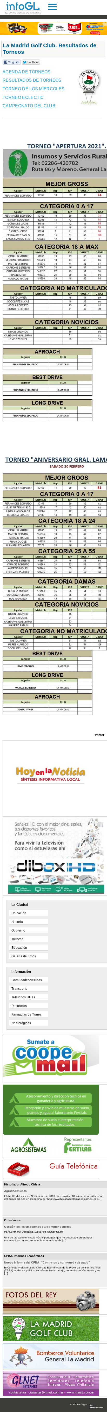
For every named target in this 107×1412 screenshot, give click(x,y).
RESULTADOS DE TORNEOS (32, 80)
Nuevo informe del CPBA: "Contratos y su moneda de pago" (47, 1262)
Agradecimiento (15, 1191)
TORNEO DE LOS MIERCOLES (33, 89)
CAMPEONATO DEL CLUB (29, 106)
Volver (99, 735)
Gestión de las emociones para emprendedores (37, 1226)
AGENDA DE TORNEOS (26, 72)
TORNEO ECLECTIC (23, 97)
